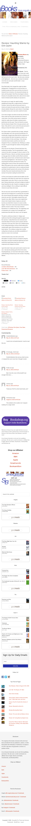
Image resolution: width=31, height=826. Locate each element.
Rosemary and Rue (6, 599)
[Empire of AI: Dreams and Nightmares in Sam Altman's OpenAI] (27, 637)
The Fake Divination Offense (8, 504)
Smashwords (15, 463)
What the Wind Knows (7, 552)
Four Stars (22, 327)
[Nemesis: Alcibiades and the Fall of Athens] (27, 642)
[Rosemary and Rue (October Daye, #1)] (27, 602)
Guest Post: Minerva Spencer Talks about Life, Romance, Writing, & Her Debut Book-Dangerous (18, 723)
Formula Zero (5, 570)
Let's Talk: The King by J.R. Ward (16, 689)
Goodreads (21, 793)
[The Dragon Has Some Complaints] (27, 578)
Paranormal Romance (7, 329)
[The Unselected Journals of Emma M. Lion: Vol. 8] (27, 584)
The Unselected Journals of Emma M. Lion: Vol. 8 (13, 581)
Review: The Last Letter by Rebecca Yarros (19, 714)
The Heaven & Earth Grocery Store (10, 617)
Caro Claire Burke (6, 624)
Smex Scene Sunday (13, 693)
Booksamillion (15, 466)
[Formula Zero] (27, 573)
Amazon (15, 453)
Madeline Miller (5, 511)
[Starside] (27, 549)
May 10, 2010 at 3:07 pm (12, 338)
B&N (15, 457)
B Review (10, 327)
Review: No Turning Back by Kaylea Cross (18, 717)
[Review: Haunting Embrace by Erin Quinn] (21, 300)
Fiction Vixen (5, 270)
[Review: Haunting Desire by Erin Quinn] (7, 300)
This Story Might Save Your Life (9, 541)
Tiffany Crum (5, 542)
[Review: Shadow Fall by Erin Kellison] (8, 317)
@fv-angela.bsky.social (11, 793)
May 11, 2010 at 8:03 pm (12, 369)
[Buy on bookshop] (15, 425)
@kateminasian (9, 804)
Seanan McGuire (6, 600)
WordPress (17, 822)
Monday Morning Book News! (15, 710)
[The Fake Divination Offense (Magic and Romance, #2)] (27, 507)
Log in (22, 822)
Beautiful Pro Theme (17, 820)
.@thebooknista (8, 800)
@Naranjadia (9, 811)
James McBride (5, 619)
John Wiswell (5, 577)
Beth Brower (5, 582)
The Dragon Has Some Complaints (10, 575)
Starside (4, 546)
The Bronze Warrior (6, 628)
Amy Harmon (5, 553)
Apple (15, 460)
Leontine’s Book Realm (8, 266)
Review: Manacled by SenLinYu (16, 706)
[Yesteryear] (27, 626)
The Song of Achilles (6, 510)
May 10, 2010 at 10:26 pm (13, 353)
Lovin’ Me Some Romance (8, 268)
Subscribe (15, 666)
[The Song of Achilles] (27, 513)
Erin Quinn (16, 327)
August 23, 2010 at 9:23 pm (13, 399)
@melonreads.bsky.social (12, 796)
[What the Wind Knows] (27, 555)
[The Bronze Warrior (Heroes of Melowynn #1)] (27, 631)
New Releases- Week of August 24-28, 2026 (19, 685)
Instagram (5, 807)
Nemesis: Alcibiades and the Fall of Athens (11, 639)
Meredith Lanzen (6, 571)
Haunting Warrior (22, 54)
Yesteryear (4, 623)
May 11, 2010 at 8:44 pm (12, 385)
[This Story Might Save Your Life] (27, 544)
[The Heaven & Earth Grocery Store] (27, 620)
